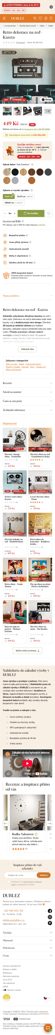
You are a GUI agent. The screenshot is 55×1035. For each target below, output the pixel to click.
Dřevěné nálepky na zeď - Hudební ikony (14, 540)
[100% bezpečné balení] (6, 275)
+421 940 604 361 (13, 910)
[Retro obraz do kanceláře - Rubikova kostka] (40, 525)
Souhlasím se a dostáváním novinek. (26, 883)
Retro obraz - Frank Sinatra (14, 585)
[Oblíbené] (40, 18)
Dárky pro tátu (11, 364)
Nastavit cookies (14, 990)
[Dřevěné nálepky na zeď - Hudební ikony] (15, 525)
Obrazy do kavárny (13, 370)
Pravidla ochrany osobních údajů (16, 1026)
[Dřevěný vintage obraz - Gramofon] (15, 440)
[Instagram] (50, 917)
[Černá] (17, 111)
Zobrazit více (27, 349)
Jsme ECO (7, 980)
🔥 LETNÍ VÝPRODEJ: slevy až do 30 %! (21, 5)
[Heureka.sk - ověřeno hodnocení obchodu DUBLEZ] (6, 998)
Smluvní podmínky (10, 1028)
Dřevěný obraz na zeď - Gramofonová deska (40, 455)
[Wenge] (7, 111)
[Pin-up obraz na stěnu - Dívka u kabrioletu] (40, 570)
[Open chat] (48, 1028)
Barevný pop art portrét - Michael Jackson (12, 628)
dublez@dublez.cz (14, 920)
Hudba (21, 364)
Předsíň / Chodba (13, 367)
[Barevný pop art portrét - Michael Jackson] (15, 612)
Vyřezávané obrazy (33, 364)
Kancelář (25, 367)
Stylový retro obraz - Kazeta (14, 497)
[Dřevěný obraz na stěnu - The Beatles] (40, 612)
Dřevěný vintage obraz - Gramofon (13, 455)
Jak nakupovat (9, 983)
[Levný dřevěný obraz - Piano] (40, 482)
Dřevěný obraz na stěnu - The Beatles (39, 627)
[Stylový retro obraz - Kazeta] (15, 482)
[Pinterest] (50, 923)
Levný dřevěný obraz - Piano (39, 497)
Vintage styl (41, 367)
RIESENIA (44, 1014)
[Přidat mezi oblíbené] (48, 213)
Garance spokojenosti (12, 966)
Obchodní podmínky (11, 976)
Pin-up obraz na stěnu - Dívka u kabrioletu (40, 585)
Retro (32, 367)
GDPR (5, 987)
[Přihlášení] (45, 18)
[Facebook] (50, 911)
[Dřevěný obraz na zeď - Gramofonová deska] (40, 440)
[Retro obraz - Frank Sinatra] (15, 570)
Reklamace (7, 973)
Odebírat (43, 875)
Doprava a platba (10, 969)
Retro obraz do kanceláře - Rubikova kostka (40, 541)
